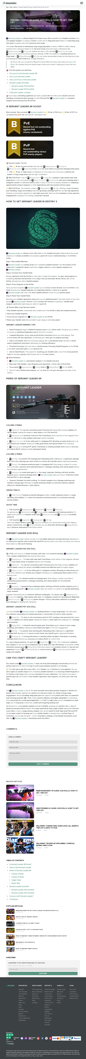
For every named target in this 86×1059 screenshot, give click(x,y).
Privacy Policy (74, 994)
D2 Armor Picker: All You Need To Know (27, 923)
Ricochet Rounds (62, 650)
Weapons (47, 1005)
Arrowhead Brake (31, 650)
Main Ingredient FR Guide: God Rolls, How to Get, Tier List (57, 792)
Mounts (21, 1014)
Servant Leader (14, 38)
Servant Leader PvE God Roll (22, 86)
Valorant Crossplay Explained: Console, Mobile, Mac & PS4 (55, 845)
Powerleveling (61, 996)
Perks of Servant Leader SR (20, 870)
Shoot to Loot (63, 51)
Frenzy (26, 51)
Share (30, 28)
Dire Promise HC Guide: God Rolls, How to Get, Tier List (57, 809)
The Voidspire (23, 992)
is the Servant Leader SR (23, 73)
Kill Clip (36, 56)
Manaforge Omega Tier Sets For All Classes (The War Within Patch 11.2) (37, 910)
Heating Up (16, 447)
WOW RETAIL (23, 985)
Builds (59, 1003)
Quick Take (15, 883)
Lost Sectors (48, 1014)
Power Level (48, 998)
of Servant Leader (22, 80)
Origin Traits (16, 880)
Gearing (21, 1009)
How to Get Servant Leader (20, 867)
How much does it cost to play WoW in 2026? (29, 929)
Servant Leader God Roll (19, 83)
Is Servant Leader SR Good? (20, 864)
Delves (21, 1000)
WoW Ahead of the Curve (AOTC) (25, 942)
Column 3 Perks (17, 874)
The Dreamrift (23, 994)
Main (7, 7)
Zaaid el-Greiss (19, 28)
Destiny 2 (15, 7)
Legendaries (48, 1009)
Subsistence (13, 51)
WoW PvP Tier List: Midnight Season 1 (27, 916)
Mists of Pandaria (37, 992)
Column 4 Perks (17, 877)
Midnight (21, 989)
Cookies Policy (74, 996)
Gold (20, 1007)
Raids (20, 1005)
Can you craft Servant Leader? (21, 896)
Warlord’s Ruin (49, 992)
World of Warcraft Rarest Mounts (26, 948)
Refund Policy (74, 998)
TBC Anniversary (37, 989)
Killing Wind (23, 56)
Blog (11, 7)
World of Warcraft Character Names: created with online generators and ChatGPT (41, 936)
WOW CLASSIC (37, 985)
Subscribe (43, 973)
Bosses (59, 994)
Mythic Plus (22, 1003)
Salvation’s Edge (50, 989)
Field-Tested (17, 495)
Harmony (11, 54)
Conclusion (13, 899)
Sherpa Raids (49, 996)
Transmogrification (24, 1018)
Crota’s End (48, 994)
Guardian (47, 1025)
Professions (22, 1016)
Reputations (22, 1020)
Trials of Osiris (49, 1003)
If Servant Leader (20, 93)
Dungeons (48, 1000)
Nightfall (47, 1011)
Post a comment (43, 764)
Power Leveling (23, 1011)
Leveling (34, 1003)
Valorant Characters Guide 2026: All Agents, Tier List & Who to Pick (57, 827)
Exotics (47, 1007)
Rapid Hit (15, 430)
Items (59, 1000)
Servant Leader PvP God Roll (22, 89)
